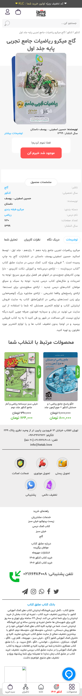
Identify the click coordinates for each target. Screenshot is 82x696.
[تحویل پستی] (63, 464)
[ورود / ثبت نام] (7, 14)
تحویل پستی (62, 473)
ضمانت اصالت (20, 473)
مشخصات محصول (41, 182)
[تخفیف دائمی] (50, 485)
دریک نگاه (53, 240)
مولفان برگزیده (41, 547)
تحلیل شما (10, 240)
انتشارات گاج (21, 256)
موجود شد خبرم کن (41, 153)
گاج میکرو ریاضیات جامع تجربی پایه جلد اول (42, 32)
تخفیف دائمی (49, 495)
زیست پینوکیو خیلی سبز (41, 521)
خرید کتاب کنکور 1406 (41, 563)
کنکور (77, 32)
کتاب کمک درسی (41, 526)
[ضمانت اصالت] (20, 464)
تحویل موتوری (42, 473)
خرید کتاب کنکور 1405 (41, 558)
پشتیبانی (31, 495)
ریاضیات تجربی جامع (60, 250)
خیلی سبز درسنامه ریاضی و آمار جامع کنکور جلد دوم (21, 405)
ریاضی (8, 215)
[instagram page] (32, 592)
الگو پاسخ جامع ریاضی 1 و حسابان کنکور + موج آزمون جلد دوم (60, 407)
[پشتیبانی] (31, 485)
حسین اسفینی (57, 129)
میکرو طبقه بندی (14, 210)
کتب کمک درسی (37, 263)
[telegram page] (25, 592)
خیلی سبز (41, 531)
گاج (6, 188)
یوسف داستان (38, 129)
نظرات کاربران (32, 240)
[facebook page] (48, 592)
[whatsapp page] (40, 592)
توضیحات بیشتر (13, 133)
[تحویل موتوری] (42, 464)
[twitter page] (55, 592)
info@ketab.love (41, 445)
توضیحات (72, 240)
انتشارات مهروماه (41, 552)
